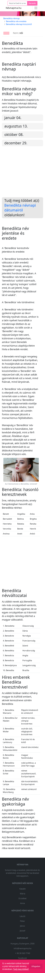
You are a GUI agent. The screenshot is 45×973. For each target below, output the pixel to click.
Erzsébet (23, 898)
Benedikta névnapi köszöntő (19, 24)
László (22, 916)
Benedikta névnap (11, 18)
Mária (22, 893)
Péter (22, 921)
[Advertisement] (22, 173)
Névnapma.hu (13, 8)
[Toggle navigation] (36, 8)
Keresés (32, 3)
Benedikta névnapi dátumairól (20, 208)
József (22, 930)
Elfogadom (36, 966)
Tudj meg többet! (21, 969)
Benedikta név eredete (16, 21)
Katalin (22, 888)
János (22, 926)
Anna (22, 903)
